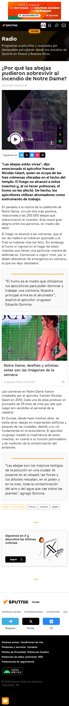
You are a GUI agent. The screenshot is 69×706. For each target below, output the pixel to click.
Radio (6, 506)
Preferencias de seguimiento (18, 661)
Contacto (32, 647)
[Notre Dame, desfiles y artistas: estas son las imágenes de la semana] (34, 338)
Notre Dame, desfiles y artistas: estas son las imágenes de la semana (31, 370)
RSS (40, 656)
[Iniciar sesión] (49, 25)
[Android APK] (13, 672)
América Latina (11, 611)
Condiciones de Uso (32, 642)
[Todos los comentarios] (5, 700)
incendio (44, 506)
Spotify (60, 141)
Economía (53, 611)
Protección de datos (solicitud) (19, 656)
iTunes (60, 128)
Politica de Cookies (38, 652)
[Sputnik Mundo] (10, 26)
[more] (63, 381)
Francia (32, 506)
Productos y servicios (14, 647)
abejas (55, 506)
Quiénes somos (10, 642)
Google (60, 134)
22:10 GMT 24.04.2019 (14, 85)
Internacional (33, 611)
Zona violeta (18, 506)
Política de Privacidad (14, 652)
